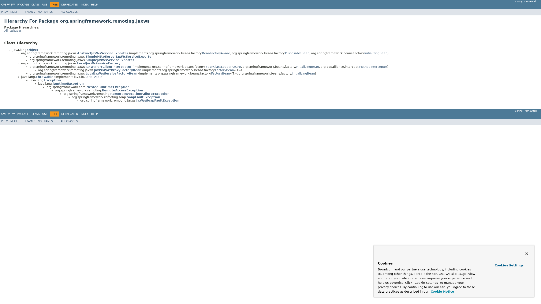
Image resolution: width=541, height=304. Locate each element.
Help (94, 4)
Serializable (93, 77)
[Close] (526, 253)
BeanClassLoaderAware (223, 66)
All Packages (13, 30)
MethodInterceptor (373, 66)
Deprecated (69, 4)
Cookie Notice (442, 291)
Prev (4, 11)
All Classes (69, 11)
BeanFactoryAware (216, 53)
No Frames (45, 11)
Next (13, 11)
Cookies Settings (509, 265)
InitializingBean (375, 53)
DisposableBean (297, 53)
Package (23, 4)
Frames (30, 11)
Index (85, 4)
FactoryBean (224, 70)
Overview (8, 4)
